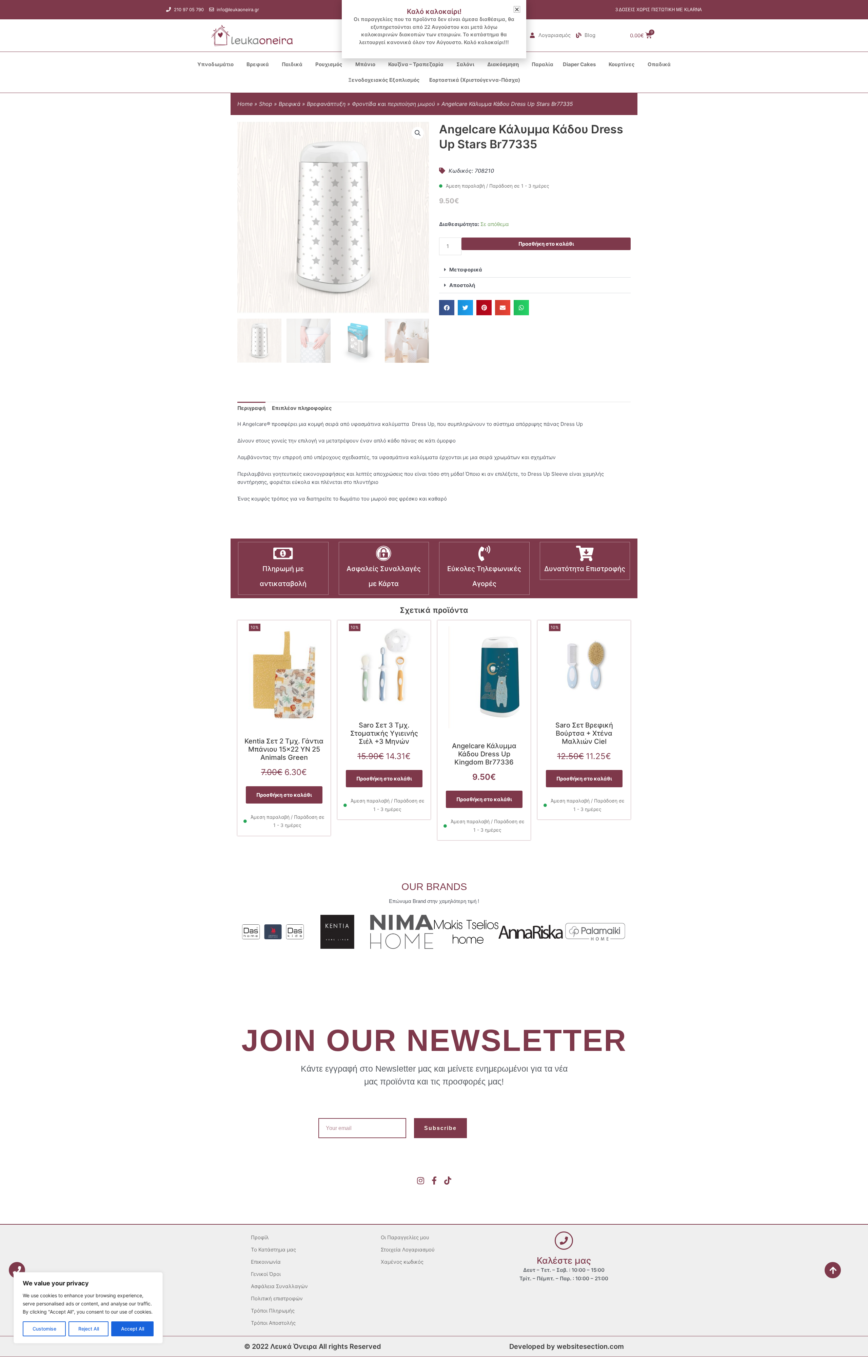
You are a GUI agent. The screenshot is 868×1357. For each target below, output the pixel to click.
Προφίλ (260, 1237)
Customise (44, 1329)
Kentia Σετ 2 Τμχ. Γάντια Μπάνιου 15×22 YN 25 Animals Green (283, 749)
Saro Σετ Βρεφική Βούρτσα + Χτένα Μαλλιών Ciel (584, 733)
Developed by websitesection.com (566, 1346)
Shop (265, 103)
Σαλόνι (465, 64)
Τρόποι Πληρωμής (273, 1310)
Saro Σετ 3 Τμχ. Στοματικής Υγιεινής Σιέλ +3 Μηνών (384, 733)
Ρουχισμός (328, 64)
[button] (418, 133)
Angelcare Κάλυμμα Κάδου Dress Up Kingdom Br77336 (484, 754)
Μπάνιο (365, 64)
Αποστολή (462, 285)
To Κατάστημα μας (273, 1249)
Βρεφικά (257, 64)
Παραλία (542, 64)
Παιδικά (292, 64)
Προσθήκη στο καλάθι (546, 244)
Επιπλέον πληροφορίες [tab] (302, 408)
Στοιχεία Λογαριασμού (408, 1249)
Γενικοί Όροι (266, 1274)
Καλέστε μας (564, 1260)
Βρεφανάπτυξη (326, 103)
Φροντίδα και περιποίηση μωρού (393, 103)
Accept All (132, 1329)
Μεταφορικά (465, 269)
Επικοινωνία (266, 1262)
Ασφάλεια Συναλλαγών (279, 1286)
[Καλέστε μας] (564, 1240)
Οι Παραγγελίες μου (405, 1237)
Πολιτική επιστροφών (277, 1298)
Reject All (88, 1329)
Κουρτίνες (622, 64)
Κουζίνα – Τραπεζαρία (415, 64)
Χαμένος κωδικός (402, 1262)
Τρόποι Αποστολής (273, 1323)
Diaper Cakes (579, 64)
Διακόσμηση (503, 64)
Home (245, 103)
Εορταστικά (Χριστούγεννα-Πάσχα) (474, 80)
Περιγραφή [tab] (251, 408)
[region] (88, 1307)
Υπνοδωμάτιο (215, 64)
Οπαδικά (659, 64)
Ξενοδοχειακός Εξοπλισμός (384, 80)
